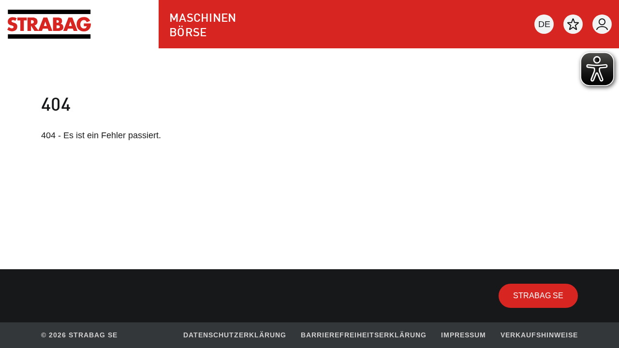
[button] (544, 24)
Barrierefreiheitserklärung (364, 335)
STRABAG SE (545, 295)
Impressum (463, 335)
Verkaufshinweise (539, 335)
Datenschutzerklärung (234, 335)
